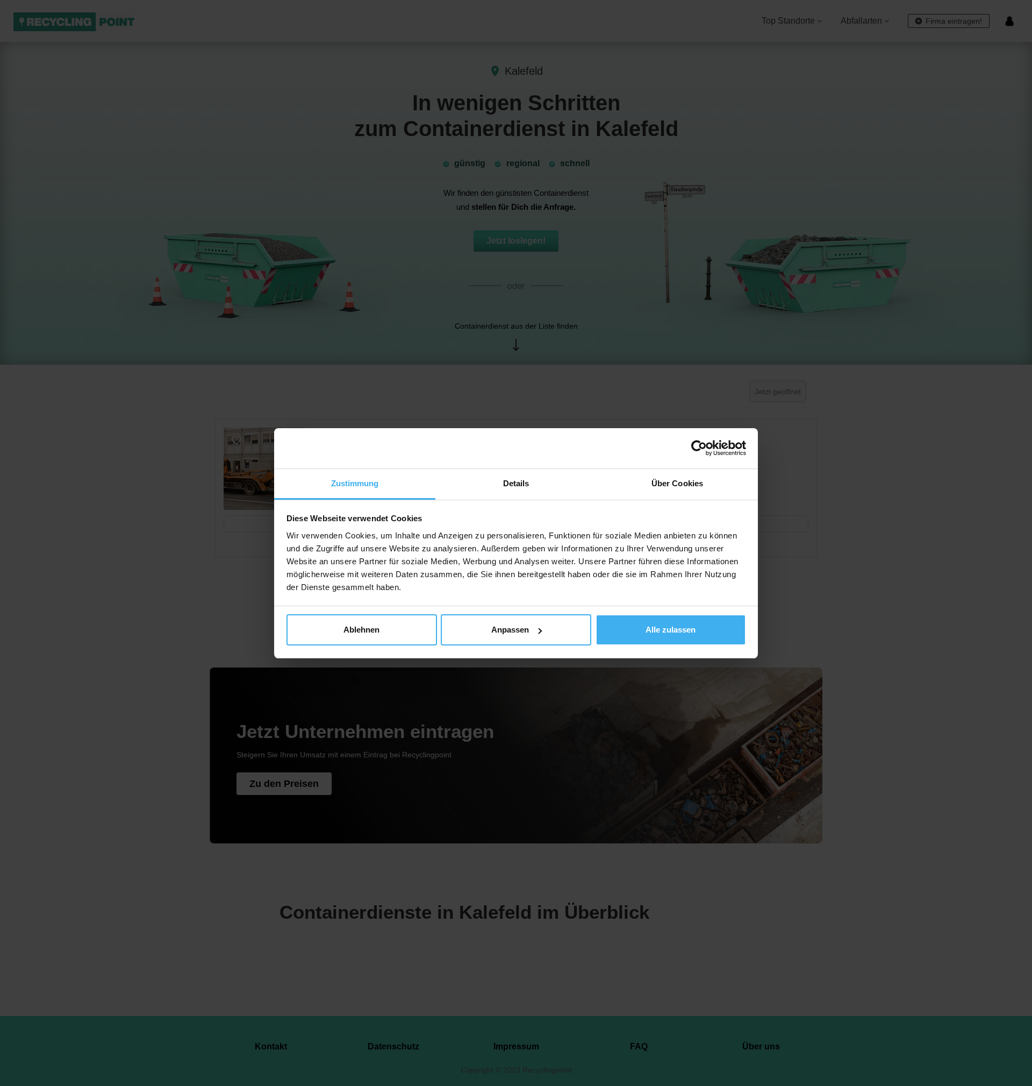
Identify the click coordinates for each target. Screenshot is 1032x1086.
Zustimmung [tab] (355, 483)
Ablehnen (361, 629)
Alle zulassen (671, 629)
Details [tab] (516, 483)
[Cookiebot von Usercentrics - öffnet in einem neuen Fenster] (699, 448)
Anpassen (510, 629)
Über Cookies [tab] (677, 483)
